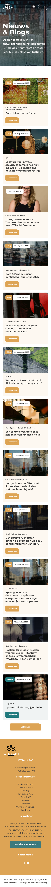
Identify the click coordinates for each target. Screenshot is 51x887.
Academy (25, 810)
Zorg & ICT (26, 797)
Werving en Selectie (25, 807)
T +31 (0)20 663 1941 (25, 771)
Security (25, 790)
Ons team (25, 800)
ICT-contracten (25, 794)
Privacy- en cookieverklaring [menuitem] (33, 882)
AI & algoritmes (25, 784)
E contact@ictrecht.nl (25, 767)
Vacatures (25, 803)
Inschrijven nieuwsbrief (25, 844)
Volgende (25, 727)
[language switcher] (33, 6)
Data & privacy (25, 787)
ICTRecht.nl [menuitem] (28, 879)
